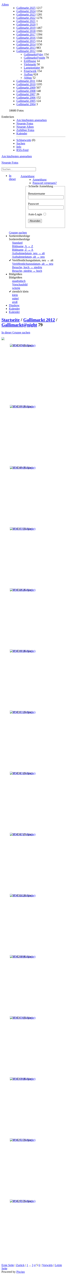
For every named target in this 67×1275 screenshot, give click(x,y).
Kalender (21, 133)
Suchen (20, 143)
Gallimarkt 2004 (26, 104)
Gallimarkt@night (34, 57)
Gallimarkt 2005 (26, 100)
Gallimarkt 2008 (26, 91)
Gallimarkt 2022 (26, 17)
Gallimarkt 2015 (26, 41)
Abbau (28, 77)
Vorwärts (47, 1265)
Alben (5, 4)
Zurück (20, 1265)
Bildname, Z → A (22, 249)
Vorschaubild (20, 284)
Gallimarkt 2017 (26, 34)
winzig (16, 288)
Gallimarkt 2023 (26, 14)
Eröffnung (30, 61)
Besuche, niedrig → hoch (27, 270)
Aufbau (28, 74)
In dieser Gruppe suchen (15, 332)
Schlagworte (23, 140)
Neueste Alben (25, 126)
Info (18, 146)
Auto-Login (35, 214)
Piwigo (20, 1271)
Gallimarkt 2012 (26, 51)
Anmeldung (27, 176)
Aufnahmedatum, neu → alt (28, 253)
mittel (15, 298)
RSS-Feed (22, 150)
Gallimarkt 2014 (26, 44)
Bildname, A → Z (22, 246)
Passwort (33, 203)
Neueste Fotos (24, 123)
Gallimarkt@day (33, 54)
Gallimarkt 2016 (26, 37)
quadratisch (18, 281)
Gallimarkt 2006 (26, 97)
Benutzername (36, 193)
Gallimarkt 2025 (26, 7)
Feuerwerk (30, 71)
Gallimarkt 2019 (26, 27)
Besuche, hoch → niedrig (27, 267)
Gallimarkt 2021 (26, 21)
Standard (17, 242)
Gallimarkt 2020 (26, 24)
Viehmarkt (30, 64)
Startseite (10, 319)
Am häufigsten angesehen (31, 120)
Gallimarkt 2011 (25, 81)
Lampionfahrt (32, 67)
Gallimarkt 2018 (26, 31)
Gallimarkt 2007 (26, 94)
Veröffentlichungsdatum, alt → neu (32, 263)
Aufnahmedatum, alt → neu (28, 256)
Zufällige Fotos (25, 130)
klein (15, 295)
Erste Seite (7, 1265)
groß (14, 302)
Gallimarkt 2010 (26, 84)
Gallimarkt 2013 (26, 47)
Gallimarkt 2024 (26, 11)
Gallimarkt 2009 (26, 87)
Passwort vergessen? (45, 182)
